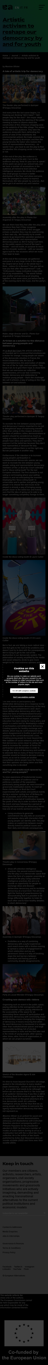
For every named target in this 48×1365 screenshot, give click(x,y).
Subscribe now (18, 695)
